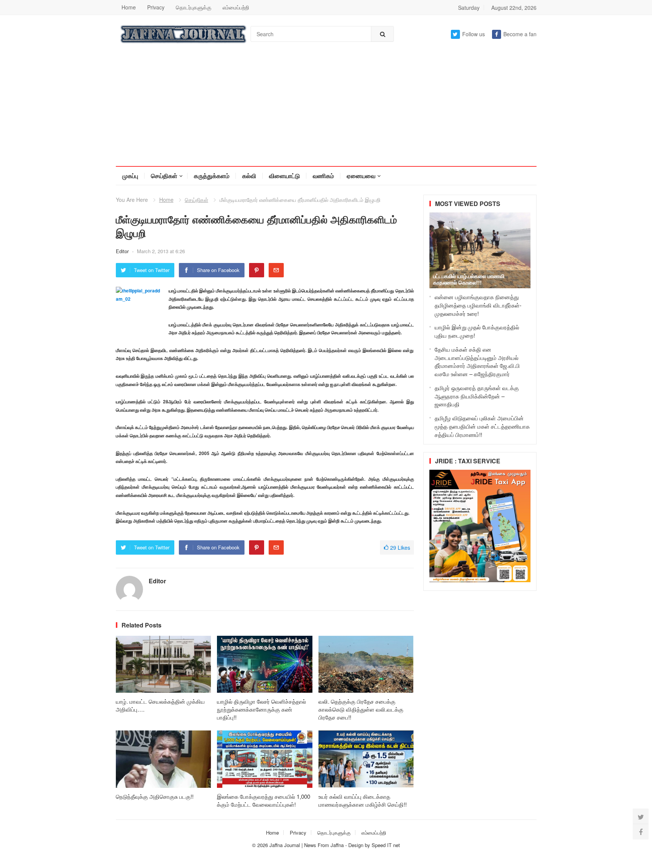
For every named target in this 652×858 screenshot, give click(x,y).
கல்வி (249, 175)
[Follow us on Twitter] (640, 816)
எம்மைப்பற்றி (236, 7)
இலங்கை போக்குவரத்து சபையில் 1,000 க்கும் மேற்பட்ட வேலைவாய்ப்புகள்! (263, 800)
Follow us (473, 34)
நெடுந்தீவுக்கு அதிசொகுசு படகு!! (155, 796)
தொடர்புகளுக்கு (193, 7)
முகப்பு (130, 175)
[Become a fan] (640, 831)
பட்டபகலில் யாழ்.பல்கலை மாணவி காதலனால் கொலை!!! (468, 279)
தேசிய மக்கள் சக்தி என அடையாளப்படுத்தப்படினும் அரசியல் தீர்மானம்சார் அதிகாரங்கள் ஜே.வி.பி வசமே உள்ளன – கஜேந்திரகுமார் (477, 361)
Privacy (156, 7)
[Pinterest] (256, 270)
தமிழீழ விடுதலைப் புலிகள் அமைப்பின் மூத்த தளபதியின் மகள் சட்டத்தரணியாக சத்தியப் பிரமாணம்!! (482, 426)
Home (128, 7)
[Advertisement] (326, 109)
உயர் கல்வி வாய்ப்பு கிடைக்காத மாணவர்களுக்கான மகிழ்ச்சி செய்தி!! (362, 800)
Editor (123, 251)
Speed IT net (386, 845)
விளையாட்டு (284, 175)
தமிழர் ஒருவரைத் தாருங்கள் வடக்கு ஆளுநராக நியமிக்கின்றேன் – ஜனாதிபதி (477, 396)
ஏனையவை (361, 175)
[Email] (276, 270)
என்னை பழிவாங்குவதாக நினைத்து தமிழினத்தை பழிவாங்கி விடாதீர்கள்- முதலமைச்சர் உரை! (478, 305)
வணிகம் (323, 175)
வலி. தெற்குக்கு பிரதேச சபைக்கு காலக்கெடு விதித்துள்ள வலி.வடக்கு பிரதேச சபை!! (360, 709)
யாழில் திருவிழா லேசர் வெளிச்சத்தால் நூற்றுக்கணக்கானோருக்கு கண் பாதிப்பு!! (261, 709)
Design (356, 845)
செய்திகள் (164, 175)
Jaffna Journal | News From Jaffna (306, 845)
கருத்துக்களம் (211, 175)
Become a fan (520, 34)
